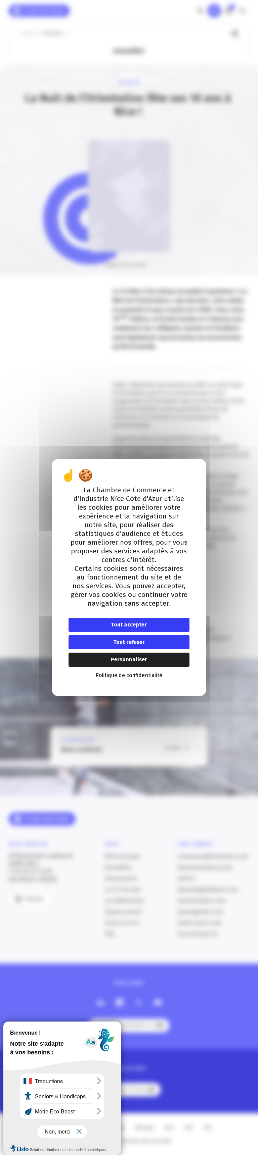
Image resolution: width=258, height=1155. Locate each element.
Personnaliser (129, 659)
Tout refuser (129, 642)
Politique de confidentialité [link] (128, 675)
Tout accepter (129, 624)
